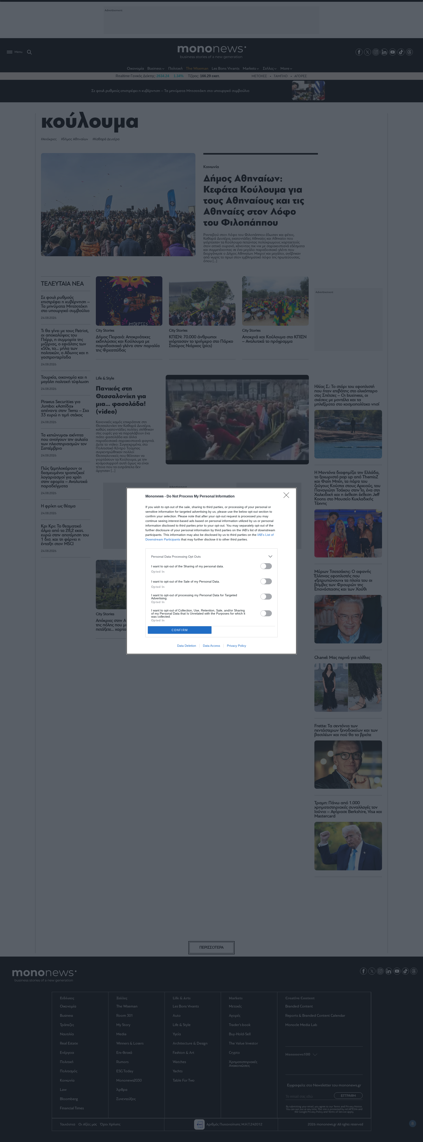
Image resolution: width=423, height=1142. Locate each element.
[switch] (266, 566)
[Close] (288, 496)
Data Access (211, 645)
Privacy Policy (236, 645)
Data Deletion (186, 645)
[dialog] (211, 571)
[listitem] (211, 556)
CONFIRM (180, 630)
